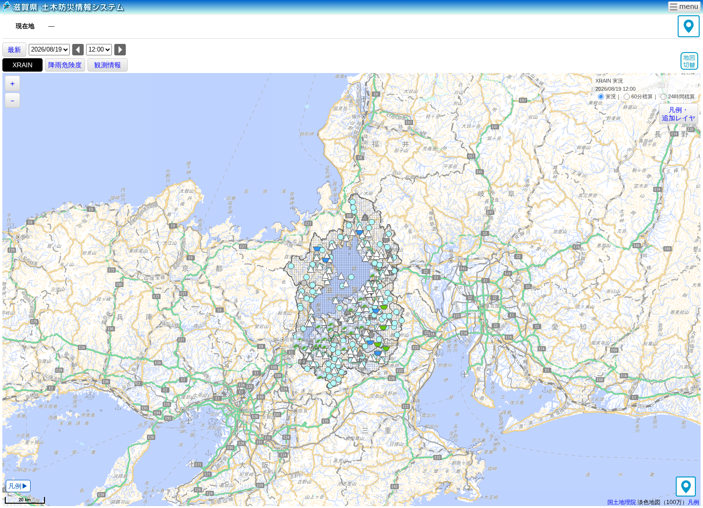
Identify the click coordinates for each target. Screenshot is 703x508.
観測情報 (107, 65)
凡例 (693, 502)
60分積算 (642, 96)
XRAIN (22, 65)
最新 (14, 49)
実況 (610, 96)
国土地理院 (621, 502)
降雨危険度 (65, 65)
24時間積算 (681, 96)
